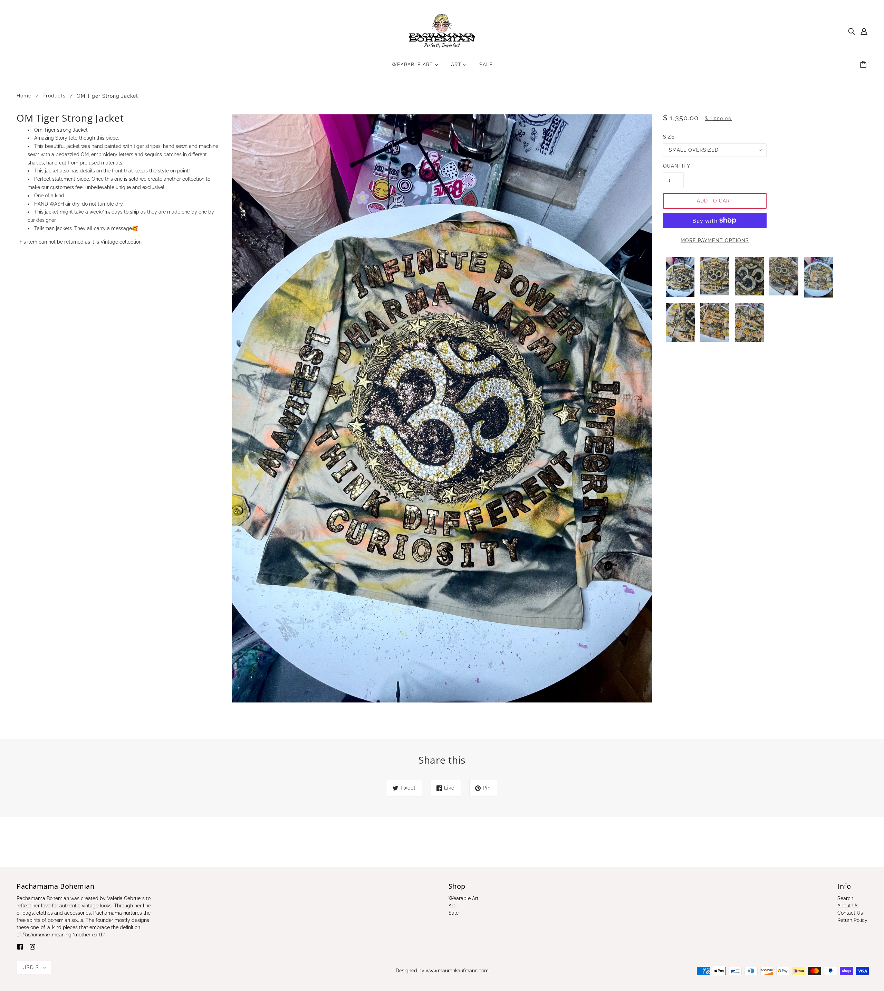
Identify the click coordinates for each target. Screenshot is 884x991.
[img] (851, 31)
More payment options (715, 240)
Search (845, 898)
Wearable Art (464, 898)
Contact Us (850, 913)
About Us (847, 905)
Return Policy (852, 920)
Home (24, 95)
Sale (454, 913)
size (669, 137)
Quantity (673, 166)
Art (452, 905)
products (54, 95)
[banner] (442, 31)
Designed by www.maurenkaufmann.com (442, 970)
